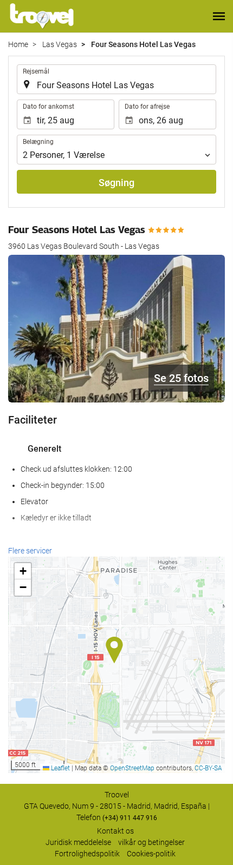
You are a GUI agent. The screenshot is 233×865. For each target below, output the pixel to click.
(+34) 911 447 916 (129, 818)
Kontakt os (115, 831)
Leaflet (59, 768)
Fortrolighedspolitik (87, 853)
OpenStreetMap (132, 768)
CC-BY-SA (208, 768)
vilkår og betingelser (151, 842)
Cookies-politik (151, 853)
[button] (219, 16)
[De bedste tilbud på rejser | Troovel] (41, 16)
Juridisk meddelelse (78, 842)
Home (18, 44)
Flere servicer (30, 550)
